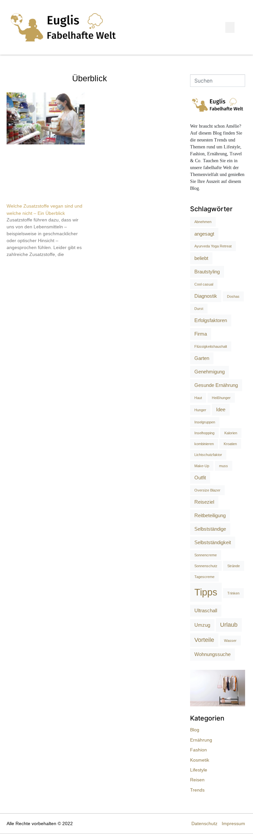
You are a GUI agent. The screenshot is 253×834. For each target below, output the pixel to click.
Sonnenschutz (205, 566)
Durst (198, 309)
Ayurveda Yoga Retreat (213, 246)
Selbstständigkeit (212, 542)
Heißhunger (221, 398)
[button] (230, 27)
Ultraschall (205, 610)
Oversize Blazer (207, 490)
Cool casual (203, 284)
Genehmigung (209, 371)
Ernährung (201, 740)
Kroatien (230, 444)
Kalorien (230, 433)
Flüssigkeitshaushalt (210, 346)
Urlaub (229, 624)
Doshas (233, 296)
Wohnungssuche (212, 654)
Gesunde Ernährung (216, 385)
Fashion (198, 749)
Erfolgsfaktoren (210, 320)
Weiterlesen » (19, 266)
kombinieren (204, 444)
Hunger (200, 410)
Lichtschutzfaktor (208, 455)
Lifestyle (198, 769)
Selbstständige (210, 529)
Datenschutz (204, 823)
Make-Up (201, 466)
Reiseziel (204, 502)
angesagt (204, 234)
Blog (194, 729)
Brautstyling (207, 271)
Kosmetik (199, 760)
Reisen (197, 779)
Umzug (202, 625)
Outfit (200, 477)
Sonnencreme (205, 555)
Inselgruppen (204, 422)
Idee (220, 409)
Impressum (233, 823)
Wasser (230, 641)
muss (223, 466)
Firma (200, 334)
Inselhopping (204, 433)
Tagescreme (204, 577)
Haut (198, 398)
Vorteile (204, 640)
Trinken (233, 593)
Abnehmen (202, 222)
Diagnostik (205, 296)
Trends (197, 790)
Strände (233, 566)
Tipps (205, 592)
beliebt (201, 258)
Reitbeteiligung (210, 515)
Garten (201, 358)
